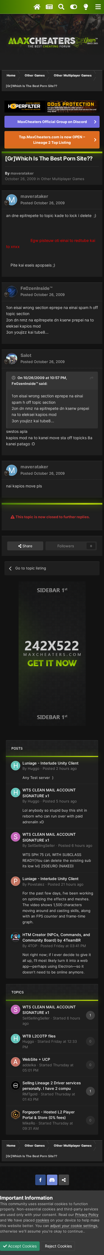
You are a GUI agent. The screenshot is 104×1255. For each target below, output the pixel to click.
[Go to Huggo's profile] (15, 765)
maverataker (22, 173)
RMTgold (29, 1094)
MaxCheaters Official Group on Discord (52, 121)
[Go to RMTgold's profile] (15, 1085)
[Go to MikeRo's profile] (15, 1114)
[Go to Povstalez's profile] (15, 881)
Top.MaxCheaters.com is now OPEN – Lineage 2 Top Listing (52, 140)
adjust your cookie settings (73, 1225)
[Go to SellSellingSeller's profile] (15, 837)
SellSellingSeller (41, 845)
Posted (43, 203)
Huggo (33, 768)
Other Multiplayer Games (62, 179)
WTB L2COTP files (38, 1036)
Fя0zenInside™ (36, 288)
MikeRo (28, 1123)
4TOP (32, 946)
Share (26, 546)
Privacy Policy (86, 1214)
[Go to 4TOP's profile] (15, 937)
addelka (29, 1065)
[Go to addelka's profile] (15, 1062)
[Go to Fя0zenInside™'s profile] (11, 291)
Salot (26, 355)
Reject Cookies (58, 1246)
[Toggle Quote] (14, 377)
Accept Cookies (22, 1246)
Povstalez (36, 884)
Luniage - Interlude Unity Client (50, 763)
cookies (42, 1220)
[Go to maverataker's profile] (11, 199)
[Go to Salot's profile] (11, 358)
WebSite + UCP (36, 1059)
